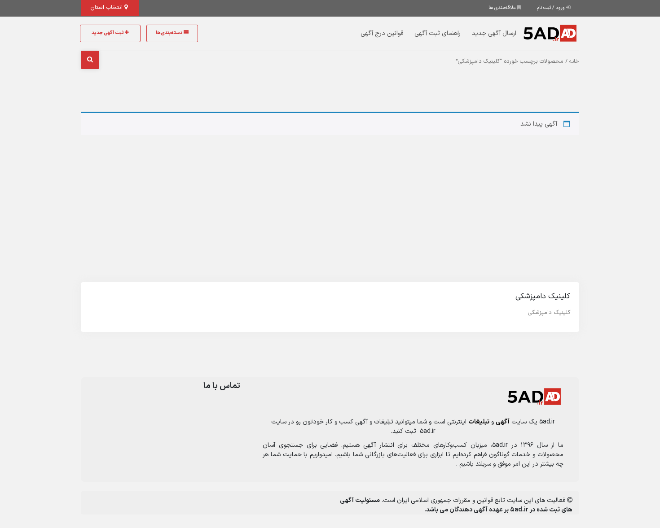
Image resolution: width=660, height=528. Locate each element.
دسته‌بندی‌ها (170, 33)
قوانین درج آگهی (382, 33)
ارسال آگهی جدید (494, 33)
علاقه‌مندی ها (502, 8)
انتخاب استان (107, 7)
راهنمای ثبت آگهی (437, 33)
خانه (574, 61)
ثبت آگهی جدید (108, 33)
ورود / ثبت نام (551, 8)
